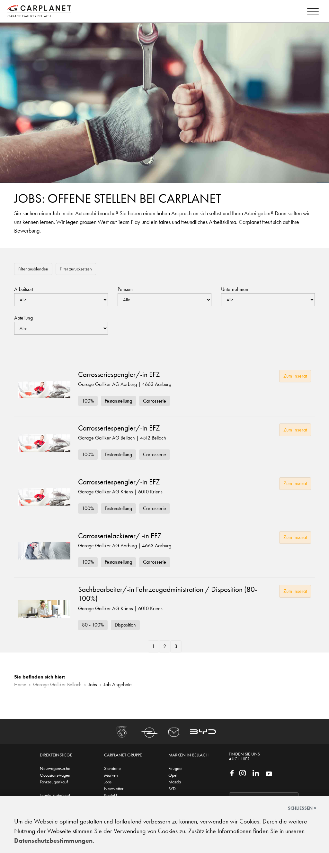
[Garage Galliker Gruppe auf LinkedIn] (256, 772)
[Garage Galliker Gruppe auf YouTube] (269, 773)
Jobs (107, 782)
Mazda (174, 782)
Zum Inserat (295, 375)
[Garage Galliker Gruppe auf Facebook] (232, 772)
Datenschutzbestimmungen (53, 840)
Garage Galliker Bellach (57, 684)
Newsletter (113, 788)
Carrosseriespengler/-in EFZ (119, 374)
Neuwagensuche (55, 768)
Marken (111, 775)
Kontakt (110, 795)
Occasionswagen (55, 775)
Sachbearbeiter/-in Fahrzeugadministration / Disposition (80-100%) (167, 593)
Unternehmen (234, 289)
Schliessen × (302, 808)
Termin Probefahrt (55, 795)
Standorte (112, 768)
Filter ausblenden (33, 269)
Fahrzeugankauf (54, 782)
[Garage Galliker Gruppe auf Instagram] (242, 772)
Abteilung (23, 317)
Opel (172, 775)
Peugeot (175, 768)
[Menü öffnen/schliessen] (313, 12)
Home (20, 684)
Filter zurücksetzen (76, 269)
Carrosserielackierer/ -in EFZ (119, 536)
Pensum (125, 289)
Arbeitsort (23, 289)
